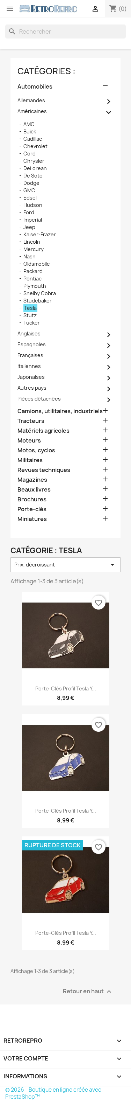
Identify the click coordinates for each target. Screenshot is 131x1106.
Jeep (29, 227)
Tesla (30, 308)
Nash (29, 256)
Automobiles (34, 86)
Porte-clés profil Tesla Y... (65, 688)
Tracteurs (30, 421)
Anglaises (29, 333)
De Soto (33, 175)
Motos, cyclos (36, 450)
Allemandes (31, 100)
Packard (33, 271)
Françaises (30, 355)
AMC (29, 124)
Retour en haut (88, 991)
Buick (29, 131)
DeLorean (35, 168)
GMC (29, 190)
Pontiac (32, 278)
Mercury (33, 249)
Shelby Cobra (39, 293)
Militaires (30, 460)
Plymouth (34, 286)
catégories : (46, 71)
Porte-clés (31, 509)
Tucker (31, 322)
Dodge (31, 183)
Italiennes (29, 366)
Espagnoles (31, 344)
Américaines (32, 111)
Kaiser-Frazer (39, 234)
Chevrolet (35, 146)
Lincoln (31, 241)
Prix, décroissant (65, 565)
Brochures (31, 499)
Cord (29, 153)
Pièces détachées (39, 398)
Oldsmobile (36, 263)
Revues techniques (43, 470)
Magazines (32, 480)
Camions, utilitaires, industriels (60, 411)
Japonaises (31, 377)
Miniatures (32, 519)
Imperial (32, 219)
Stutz (30, 315)
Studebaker (37, 300)
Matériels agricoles (43, 430)
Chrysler (33, 161)
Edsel (30, 197)
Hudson (32, 205)
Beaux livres (34, 489)
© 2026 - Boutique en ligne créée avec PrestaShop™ (53, 1093)
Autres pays (31, 387)
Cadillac (32, 138)
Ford (28, 212)
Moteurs (29, 440)
